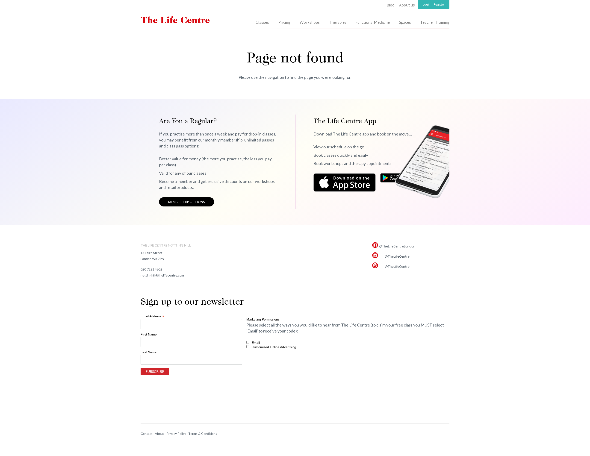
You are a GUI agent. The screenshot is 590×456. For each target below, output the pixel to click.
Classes (262, 22)
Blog (391, 5)
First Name (149, 334)
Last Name (148, 352)
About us (407, 5)
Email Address (152, 316)
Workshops (310, 22)
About (159, 433)
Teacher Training (434, 22)
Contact (147, 433)
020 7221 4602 (151, 269)
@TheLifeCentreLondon (397, 246)
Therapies (337, 22)
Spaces (405, 22)
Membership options (186, 202)
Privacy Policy (176, 433)
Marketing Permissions (263, 319)
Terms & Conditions (202, 433)
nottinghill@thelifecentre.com (162, 275)
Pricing (284, 22)
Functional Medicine (373, 22)
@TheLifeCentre (397, 256)
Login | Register (434, 4)
